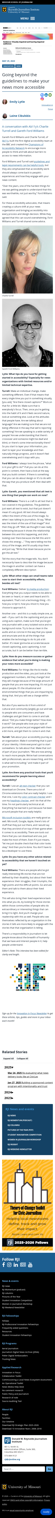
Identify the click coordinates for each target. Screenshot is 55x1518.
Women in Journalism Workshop (24, 1139)
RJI (23, 9)
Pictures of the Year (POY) (20, 1130)
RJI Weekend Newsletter (13, 1307)
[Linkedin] (46, 95)
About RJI (7, 1409)
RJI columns (14, 1125)
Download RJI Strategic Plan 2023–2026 (20, 1425)
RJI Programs (9, 1343)
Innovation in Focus (11, 1372)
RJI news (12, 1115)
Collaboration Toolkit (11, 1376)
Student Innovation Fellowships (17, 1335)
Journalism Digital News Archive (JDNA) (20, 1352)
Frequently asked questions (15, 1328)
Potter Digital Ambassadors (15, 1355)
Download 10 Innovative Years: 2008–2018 (21, 1428)
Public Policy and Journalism (15, 1394)
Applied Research (11, 1367)
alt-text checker (27, 785)
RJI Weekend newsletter (20, 1149)
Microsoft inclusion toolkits (16, 817)
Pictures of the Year (11, 1296)
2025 (8, 1067)
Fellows (5, 1320)
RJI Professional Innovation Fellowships (20, 1324)
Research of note (10, 1397)
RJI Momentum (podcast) (20, 1120)
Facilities (6, 1418)
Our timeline (8, 1421)
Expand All (8, 1058)
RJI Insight (13, 1144)
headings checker (19, 800)
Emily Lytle (17, 102)
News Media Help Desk (13, 1386)
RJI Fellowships (10, 1315)
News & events (10, 1281)
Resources (7, 1331)
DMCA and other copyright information (26, 1500)
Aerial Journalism (10, 1348)
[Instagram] (42, 99)
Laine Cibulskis (20, 116)
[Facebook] (42, 95)
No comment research (12, 1390)
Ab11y (5, 140)
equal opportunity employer (22, 1510)
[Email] (50, 95)
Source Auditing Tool (12, 1401)
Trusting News (9, 1359)
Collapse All (22, 1058)
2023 (8, 1098)
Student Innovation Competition (25, 1135)
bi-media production (38, 589)
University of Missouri (18, 12)
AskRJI (46, 1511)
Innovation (8, 66)
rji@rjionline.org (12, 1459)
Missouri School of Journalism (17, 2)
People (5, 1414)
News (18, 66)
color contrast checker (34, 796)
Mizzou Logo (4, 9)
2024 (8, 1092)
